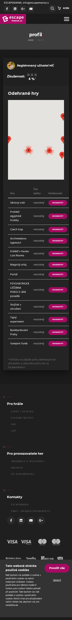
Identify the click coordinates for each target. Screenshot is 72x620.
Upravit (57, 580)
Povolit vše (57, 568)
